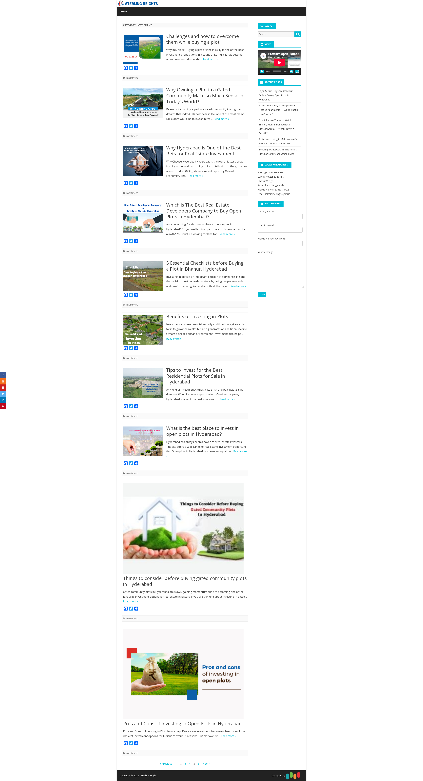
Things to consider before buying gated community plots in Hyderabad (185, 581)
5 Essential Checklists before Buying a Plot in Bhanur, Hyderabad (205, 266)
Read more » (210, 59)
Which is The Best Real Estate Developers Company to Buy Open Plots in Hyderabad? (203, 211)
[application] (279, 62)
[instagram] (3, 381)
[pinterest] (3, 406)
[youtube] (3, 387)
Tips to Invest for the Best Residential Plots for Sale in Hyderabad (195, 376)
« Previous (165, 763)
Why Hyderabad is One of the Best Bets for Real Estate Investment (203, 150)
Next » (206, 763)
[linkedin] (3, 400)
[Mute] (291, 71)
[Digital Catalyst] (293, 775)
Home (123, 11)
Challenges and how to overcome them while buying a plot (202, 39)
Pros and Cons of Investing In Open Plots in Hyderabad (182, 723)
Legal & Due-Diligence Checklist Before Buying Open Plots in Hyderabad (276, 95)
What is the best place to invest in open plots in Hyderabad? (202, 431)
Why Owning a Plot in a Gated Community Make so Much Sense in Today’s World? (204, 95)
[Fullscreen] (297, 71)
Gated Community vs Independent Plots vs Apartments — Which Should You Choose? (278, 110)
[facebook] (3, 375)
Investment (132, 77)
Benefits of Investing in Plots (197, 316)
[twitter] (3, 394)
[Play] (262, 71)
